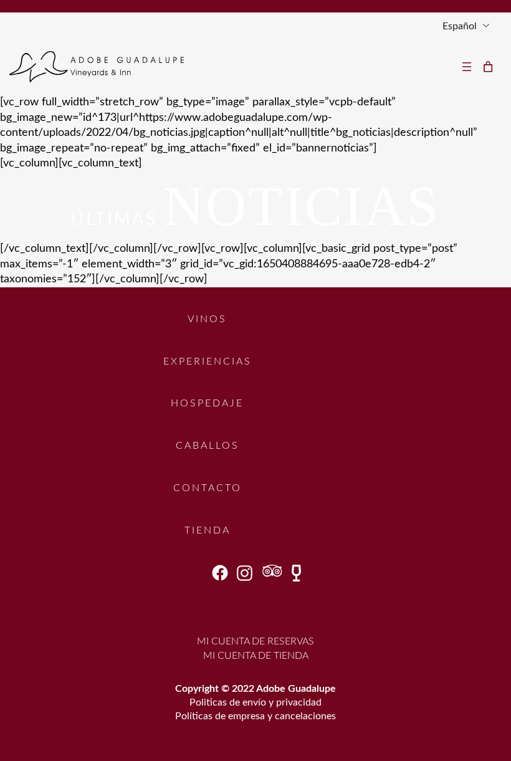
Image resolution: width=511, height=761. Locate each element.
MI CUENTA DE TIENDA (255, 656)
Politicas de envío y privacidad (255, 702)
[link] (488, 66)
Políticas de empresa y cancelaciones (255, 716)
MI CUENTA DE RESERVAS (255, 641)
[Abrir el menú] (466, 66)
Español (459, 26)
